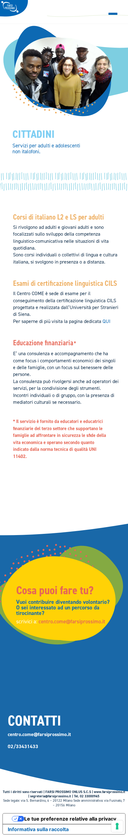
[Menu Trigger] (113, 13)
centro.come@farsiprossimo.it (72, 621)
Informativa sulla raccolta (38, 829)
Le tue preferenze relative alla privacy (70, 819)
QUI (106, 321)
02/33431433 (23, 746)
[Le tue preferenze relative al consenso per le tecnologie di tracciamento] (117, 826)
